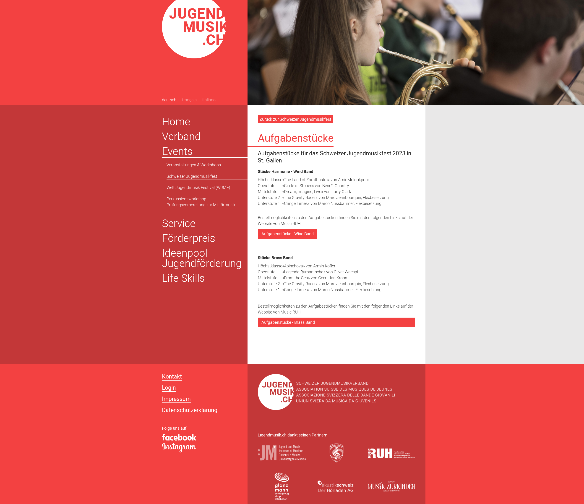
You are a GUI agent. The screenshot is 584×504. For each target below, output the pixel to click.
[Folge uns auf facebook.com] (199, 437)
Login (169, 388)
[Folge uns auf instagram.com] (199, 448)
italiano (209, 100)
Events (177, 151)
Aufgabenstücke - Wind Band (287, 234)
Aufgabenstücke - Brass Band (288, 323)
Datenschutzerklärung (189, 410)
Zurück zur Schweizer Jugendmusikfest (295, 119)
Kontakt (172, 377)
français (189, 100)
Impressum (176, 399)
